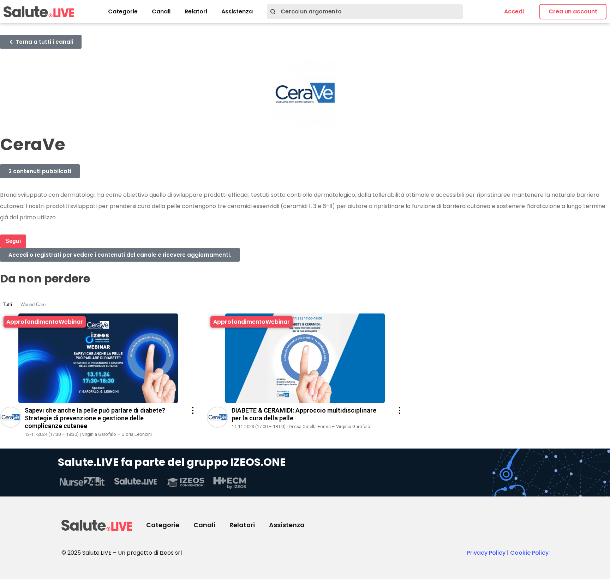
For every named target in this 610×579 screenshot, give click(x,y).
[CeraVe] (10, 426)
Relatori (196, 11)
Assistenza (237, 11)
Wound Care (33, 304)
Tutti (7, 304)
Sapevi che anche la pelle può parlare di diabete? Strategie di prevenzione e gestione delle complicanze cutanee (95, 418)
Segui (13, 241)
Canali (161, 11)
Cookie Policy (529, 553)
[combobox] (365, 11)
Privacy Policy (486, 553)
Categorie (123, 11)
